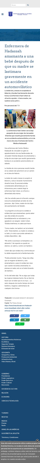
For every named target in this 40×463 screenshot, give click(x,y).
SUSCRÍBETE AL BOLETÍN (10, 433)
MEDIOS (4, 421)
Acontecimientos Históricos (11, 339)
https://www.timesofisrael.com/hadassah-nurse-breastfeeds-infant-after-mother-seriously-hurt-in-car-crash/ (18, 308)
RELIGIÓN (5, 393)
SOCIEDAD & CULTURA (9, 389)
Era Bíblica (5, 342)
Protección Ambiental (9, 357)
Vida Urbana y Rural (8, 361)
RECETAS (5, 417)
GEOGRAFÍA (6, 352)
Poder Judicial (7, 382)
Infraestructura (7, 359)
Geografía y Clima (8, 355)
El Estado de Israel (8, 348)
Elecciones (5, 385)
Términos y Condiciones (10, 437)
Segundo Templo (8, 344)
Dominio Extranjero (8, 346)
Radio (4, 425)
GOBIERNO (5, 374)
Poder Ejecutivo (7, 380)
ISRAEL (4, 333)
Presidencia (6, 376)
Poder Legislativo (8, 378)
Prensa (4, 423)
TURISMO (5, 413)
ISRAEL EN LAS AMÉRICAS (10, 429)
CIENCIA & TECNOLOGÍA (10, 401)
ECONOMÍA (5, 397)
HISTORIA (5, 337)
